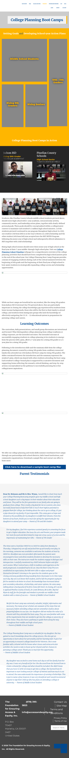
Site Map (62, 705)
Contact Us (60, 701)
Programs (45, 4)
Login (51, 7)
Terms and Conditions (56, 711)
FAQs (30, 4)
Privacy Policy (60, 718)
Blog (65, 4)
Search (57, 7)
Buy (61, 4)
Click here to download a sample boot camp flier (33, 467)
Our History (24, 4)
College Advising (36, 4)
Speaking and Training (53, 4)
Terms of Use (60, 721)
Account (64, 7)
